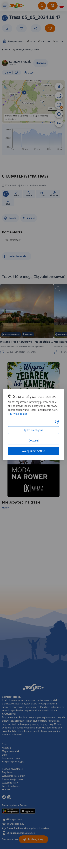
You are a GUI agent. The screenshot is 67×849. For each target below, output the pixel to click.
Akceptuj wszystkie (33, 450)
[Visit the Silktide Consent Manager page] (57, 422)
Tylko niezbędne (33, 430)
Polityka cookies (17, 413)
